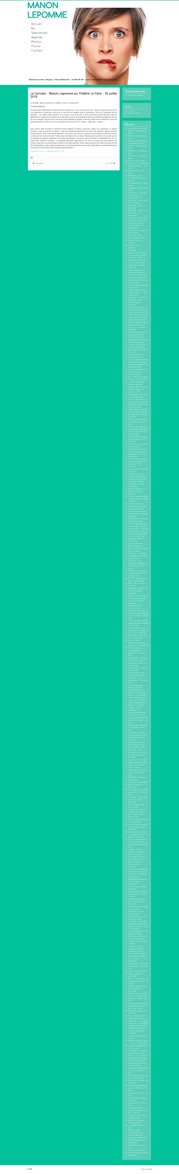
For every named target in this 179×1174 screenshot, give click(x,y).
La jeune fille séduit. (136, 1150)
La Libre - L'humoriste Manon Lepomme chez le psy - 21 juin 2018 (137, 762)
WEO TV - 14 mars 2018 (138, 782)
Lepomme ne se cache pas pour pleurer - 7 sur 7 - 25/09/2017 (138, 926)
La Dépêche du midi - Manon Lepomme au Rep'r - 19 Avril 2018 (137, 744)
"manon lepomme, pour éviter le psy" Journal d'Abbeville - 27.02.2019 (138, 526)
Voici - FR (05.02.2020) (138, 377)
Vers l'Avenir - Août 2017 (138, 964)
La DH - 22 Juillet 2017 (137, 971)
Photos (36, 41)
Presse (36, 46)
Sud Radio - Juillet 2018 (138, 636)
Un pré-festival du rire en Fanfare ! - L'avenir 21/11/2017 (137, 894)
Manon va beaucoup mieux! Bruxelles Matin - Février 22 (138, 349)
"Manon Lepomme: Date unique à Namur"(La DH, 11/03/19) (138, 498)
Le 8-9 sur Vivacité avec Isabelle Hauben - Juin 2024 (138, 165)
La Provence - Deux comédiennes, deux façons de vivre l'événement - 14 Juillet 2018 (137, 678)
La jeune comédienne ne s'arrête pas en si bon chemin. (137, 1140)
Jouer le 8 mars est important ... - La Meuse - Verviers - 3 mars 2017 (138, 1020)
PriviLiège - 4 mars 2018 (138, 790)
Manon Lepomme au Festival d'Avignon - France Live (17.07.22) (137, 272)
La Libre (131, 111)
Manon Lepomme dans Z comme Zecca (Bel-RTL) (137, 421)
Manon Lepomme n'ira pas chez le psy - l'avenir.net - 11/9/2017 (137, 933)
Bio (33, 28)
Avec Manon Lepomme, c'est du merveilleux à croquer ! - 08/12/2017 (137, 871)
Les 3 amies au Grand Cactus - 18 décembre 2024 (137, 130)
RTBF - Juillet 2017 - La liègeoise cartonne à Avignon (137, 981)
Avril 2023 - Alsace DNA (137, 218)
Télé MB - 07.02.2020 (137, 379)
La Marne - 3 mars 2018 (138, 797)
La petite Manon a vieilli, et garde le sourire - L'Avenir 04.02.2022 (138, 342)
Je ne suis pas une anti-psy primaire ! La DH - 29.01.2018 (138, 826)
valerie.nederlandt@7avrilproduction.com (101, 80)
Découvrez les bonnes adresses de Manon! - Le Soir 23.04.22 (138, 280)
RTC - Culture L (134, 551)
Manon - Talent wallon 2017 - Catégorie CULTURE (137, 988)
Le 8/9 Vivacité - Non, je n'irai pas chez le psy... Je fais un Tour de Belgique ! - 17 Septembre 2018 (138, 601)
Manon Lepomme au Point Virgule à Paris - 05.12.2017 (137, 901)
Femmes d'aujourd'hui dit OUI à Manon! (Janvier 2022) (137, 372)
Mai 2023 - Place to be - (138, 210)
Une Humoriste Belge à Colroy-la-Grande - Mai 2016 (138, 1088)
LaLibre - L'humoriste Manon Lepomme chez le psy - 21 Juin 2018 (137, 697)
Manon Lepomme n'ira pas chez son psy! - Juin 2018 (138, 720)
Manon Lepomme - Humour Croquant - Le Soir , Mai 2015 (137, 1110)
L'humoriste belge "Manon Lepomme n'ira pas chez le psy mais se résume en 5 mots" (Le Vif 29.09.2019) (138, 402)
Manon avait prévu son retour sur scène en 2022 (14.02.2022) (138, 334)
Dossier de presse (135, 95)
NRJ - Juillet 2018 (135, 638)
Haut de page (146, 1169)
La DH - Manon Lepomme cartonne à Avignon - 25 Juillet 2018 (138, 643)
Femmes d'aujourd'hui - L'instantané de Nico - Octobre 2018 (138, 573)
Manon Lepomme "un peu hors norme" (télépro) (137, 491)
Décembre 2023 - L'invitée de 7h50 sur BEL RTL (137, 178)
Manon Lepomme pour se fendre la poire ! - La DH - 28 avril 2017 (138, 1005)
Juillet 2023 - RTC (135, 198)
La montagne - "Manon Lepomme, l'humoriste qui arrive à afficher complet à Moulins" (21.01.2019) (137, 536)
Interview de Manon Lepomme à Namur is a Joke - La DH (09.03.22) (138, 309)
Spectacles (39, 32)
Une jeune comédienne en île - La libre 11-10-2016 (138, 1070)
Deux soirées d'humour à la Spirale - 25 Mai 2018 (137, 727)
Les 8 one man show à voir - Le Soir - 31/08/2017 (137, 958)
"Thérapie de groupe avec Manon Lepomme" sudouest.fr (138, 513)
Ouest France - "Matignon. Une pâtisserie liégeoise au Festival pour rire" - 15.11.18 (137, 563)
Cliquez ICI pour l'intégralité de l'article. (48, 151)
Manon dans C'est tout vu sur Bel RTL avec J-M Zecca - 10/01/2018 (138, 834)
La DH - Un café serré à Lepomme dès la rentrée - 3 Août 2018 (138, 623)
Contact (37, 50)
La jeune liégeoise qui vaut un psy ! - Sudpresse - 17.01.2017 (137, 1048)
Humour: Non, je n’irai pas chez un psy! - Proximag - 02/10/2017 (137, 918)
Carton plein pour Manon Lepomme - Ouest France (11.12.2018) (138, 546)
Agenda (36, 37)
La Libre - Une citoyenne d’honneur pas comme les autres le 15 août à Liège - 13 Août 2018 (138, 613)
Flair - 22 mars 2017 (136, 1016)
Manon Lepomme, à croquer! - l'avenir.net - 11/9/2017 (137, 941)
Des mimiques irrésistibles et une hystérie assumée (136, 1132)
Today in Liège (134, 113)
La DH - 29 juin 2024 (136, 161)
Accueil (36, 24)
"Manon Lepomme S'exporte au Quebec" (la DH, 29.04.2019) (137, 506)
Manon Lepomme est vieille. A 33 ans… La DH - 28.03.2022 (138, 292)
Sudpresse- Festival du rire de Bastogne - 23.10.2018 (137, 590)
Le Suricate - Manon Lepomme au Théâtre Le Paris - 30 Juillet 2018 (138, 630)
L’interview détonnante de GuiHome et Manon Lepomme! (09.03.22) (137, 317)
